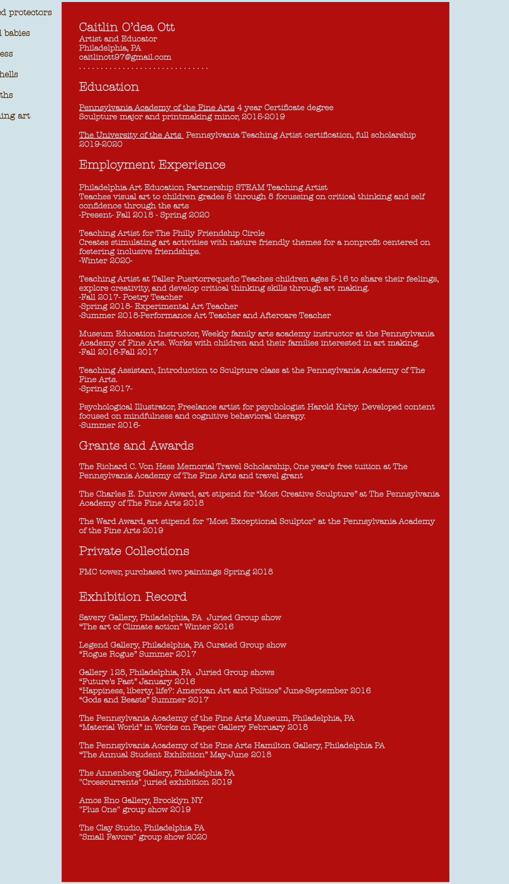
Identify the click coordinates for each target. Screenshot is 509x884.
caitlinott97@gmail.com (125, 57)
